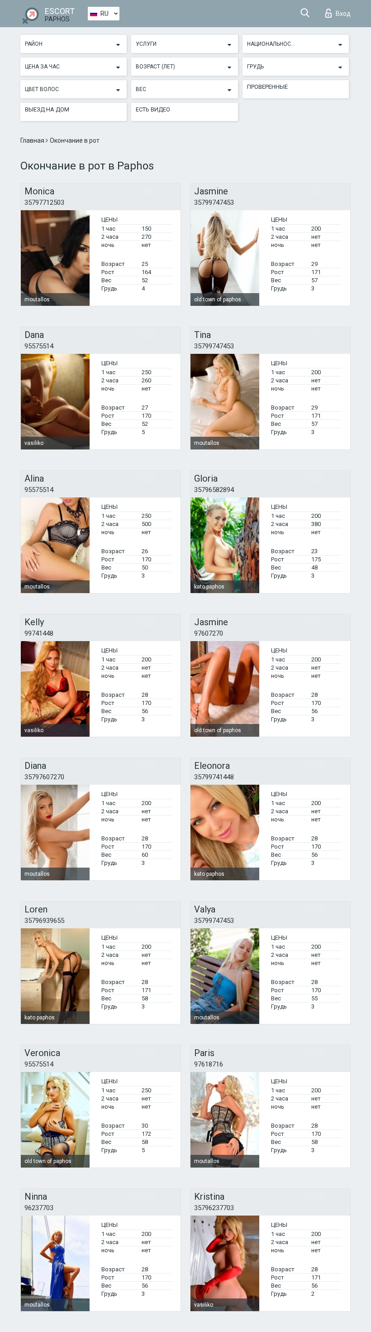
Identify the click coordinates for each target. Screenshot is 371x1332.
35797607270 (44, 777)
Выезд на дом (47, 109)
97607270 (208, 633)
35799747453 (214, 202)
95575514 (38, 346)
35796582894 (214, 490)
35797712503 (44, 202)
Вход (343, 13)
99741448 (38, 633)
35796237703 (214, 1208)
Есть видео (153, 109)
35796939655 (44, 921)
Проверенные (267, 86)
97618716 (208, 1064)
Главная (33, 140)
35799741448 (214, 777)
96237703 (38, 1208)
